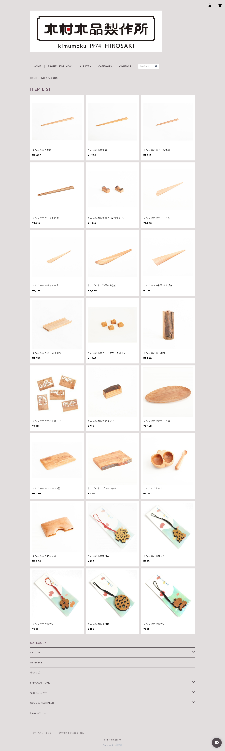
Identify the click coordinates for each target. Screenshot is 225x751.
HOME (37, 66)
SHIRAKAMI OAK (40, 682)
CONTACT (125, 66)
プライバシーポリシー (43, 733)
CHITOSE (35, 652)
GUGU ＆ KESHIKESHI (42, 702)
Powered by (109, 745)
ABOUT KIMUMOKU (60, 66)
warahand (36, 662)
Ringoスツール (38, 712)
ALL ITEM (85, 66)
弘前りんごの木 (38, 692)
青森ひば (35, 672)
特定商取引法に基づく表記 (71, 733)
